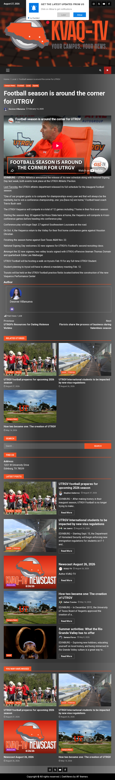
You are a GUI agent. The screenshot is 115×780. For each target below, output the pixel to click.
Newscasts (11, 585)
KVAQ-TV (67, 569)
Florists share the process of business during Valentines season (85, 324)
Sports (35, 85)
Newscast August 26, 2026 (30, 572)
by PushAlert (35, 18)
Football (21, 85)
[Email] (12, 309)
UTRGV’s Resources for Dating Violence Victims (26, 324)
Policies (71, 372)
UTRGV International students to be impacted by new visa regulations (85, 359)
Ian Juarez (68, 528)
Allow (79, 14)
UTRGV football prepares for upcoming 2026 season (30, 359)
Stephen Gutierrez (71, 493)
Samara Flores (69, 637)
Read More (66, 512)
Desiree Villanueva (16, 109)
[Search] (100, 70)
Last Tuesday (11, 187)
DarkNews (67, 776)
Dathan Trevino (70, 602)
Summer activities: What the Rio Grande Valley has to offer (30, 642)
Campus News (10, 85)
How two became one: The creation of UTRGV (30, 406)
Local (28, 85)
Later (63, 14)
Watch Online (107, 70)
